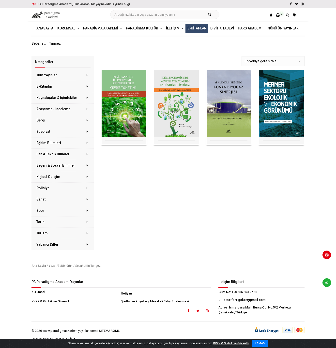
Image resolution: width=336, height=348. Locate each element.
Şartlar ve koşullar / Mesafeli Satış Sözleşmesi (155, 301)
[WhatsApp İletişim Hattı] (325, 284)
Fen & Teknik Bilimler (53, 154)
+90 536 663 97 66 (244, 292)
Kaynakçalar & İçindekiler (56, 98)
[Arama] (287, 15)
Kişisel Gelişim (48, 177)
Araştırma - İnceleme (53, 109)
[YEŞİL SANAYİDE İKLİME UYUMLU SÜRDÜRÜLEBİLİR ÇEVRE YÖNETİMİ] (124, 103)
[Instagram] (302, 4)
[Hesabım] (271, 15)
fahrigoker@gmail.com (248, 300)
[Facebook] (290, 4)
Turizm (42, 233)
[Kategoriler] (294, 15)
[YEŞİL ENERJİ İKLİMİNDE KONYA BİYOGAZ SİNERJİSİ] (229, 103)
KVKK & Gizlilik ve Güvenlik (50, 301)
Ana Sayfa (38, 266)
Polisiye (42, 188)
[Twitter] (296, 4)
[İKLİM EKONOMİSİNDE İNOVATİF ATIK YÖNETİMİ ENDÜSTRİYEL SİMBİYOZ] (176, 103)
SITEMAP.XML (109, 331)
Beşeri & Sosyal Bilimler (55, 165)
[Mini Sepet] (325, 257)
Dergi (40, 120)
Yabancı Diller (47, 244)
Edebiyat (43, 132)
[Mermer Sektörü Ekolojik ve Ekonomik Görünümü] (281, 103)
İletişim (126, 293)
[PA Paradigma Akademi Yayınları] (46, 15)
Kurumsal (38, 292)
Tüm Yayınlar (46, 75)
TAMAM (260, 343)
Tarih (40, 222)
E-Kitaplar (44, 86)
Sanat (41, 199)
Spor (40, 211)
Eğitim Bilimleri (48, 143)
